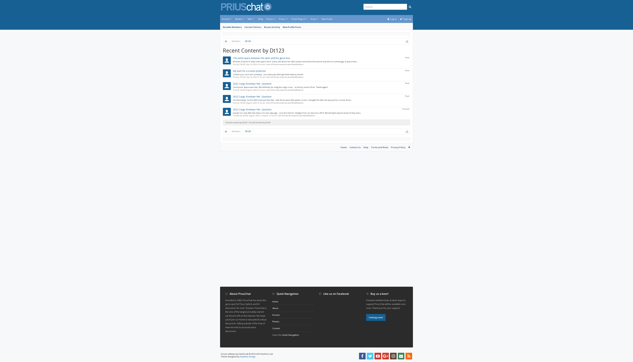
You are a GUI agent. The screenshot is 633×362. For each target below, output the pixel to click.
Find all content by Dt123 (236, 122)
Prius (313, 19)
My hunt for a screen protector (249, 70)
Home (344, 147)
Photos (275, 321)
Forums (225, 19)
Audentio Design (247, 356)
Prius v (269, 19)
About (275, 308)
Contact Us (355, 147)
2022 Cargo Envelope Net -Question (252, 83)
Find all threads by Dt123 (260, 122)
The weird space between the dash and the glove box (261, 58)
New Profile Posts (292, 27)
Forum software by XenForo (247, 354)
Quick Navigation (290, 334)
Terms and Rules (379, 147)
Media (238, 19)
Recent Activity (272, 27)
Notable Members (232, 27)
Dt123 (242, 64)
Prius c (282, 19)
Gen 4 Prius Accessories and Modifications (284, 64)
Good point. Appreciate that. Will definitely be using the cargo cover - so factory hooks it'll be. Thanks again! (280, 87)
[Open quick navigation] (407, 41)
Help (365, 147)
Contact (276, 328)
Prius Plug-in (298, 19)
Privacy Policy (398, 147)
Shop (260, 19)
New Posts (327, 19)
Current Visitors (252, 27)
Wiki (250, 19)
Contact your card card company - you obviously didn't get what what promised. (268, 74)
